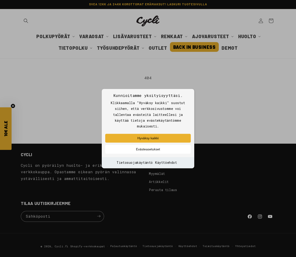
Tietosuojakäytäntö (135, 163)
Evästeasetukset (148, 149)
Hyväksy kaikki (148, 138)
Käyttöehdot (166, 163)
